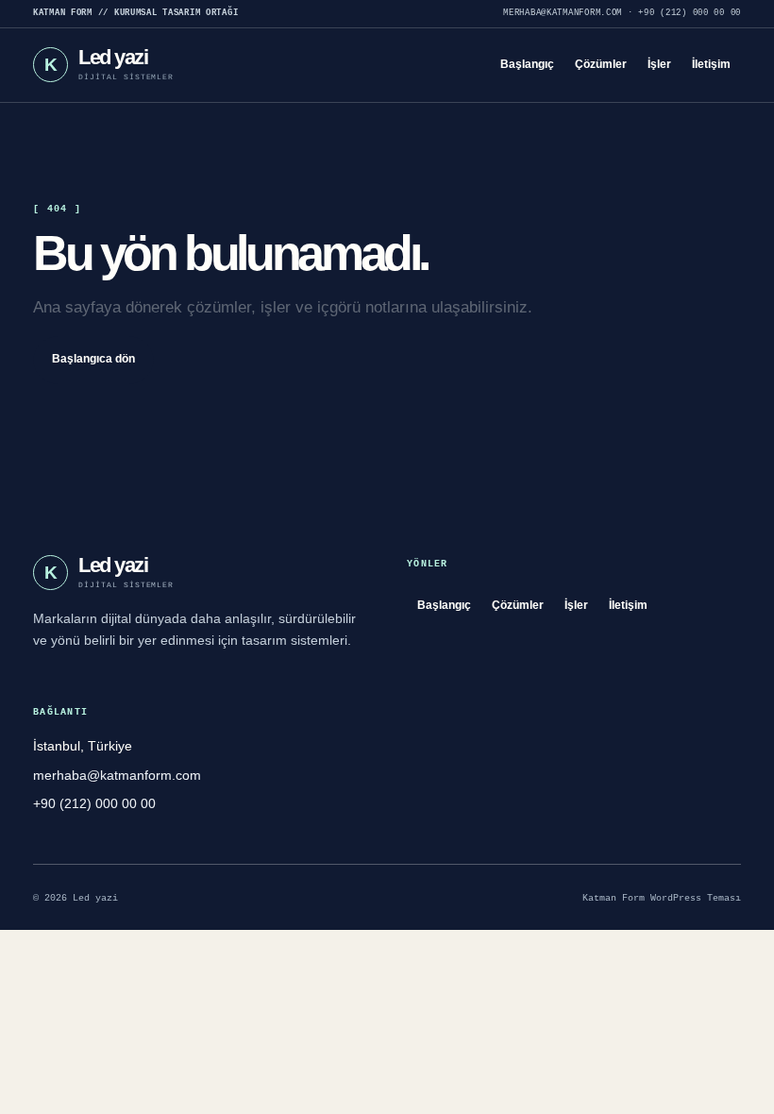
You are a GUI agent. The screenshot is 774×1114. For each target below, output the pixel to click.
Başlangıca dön (93, 358)
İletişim (711, 64)
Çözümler (601, 64)
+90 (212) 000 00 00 (689, 13)
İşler (659, 64)
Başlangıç (527, 64)
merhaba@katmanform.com (562, 13)
